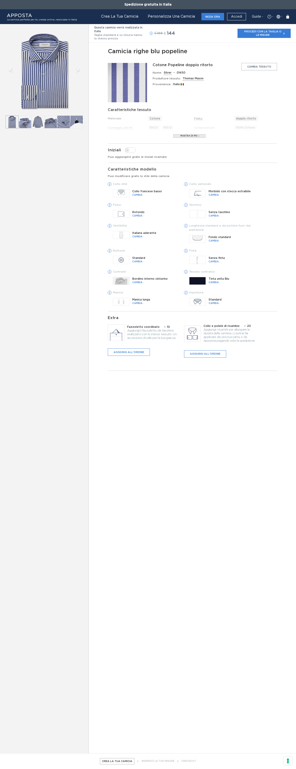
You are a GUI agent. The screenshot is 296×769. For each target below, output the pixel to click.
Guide (256, 16)
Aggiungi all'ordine (129, 352)
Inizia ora (212, 17)
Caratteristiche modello (138, 172)
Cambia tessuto (259, 66)
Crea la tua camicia (119, 16)
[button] (151, 33)
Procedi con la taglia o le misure (262, 33)
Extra (113, 318)
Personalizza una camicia (171, 16)
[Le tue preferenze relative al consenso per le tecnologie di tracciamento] (288, 761)
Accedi (236, 16)
